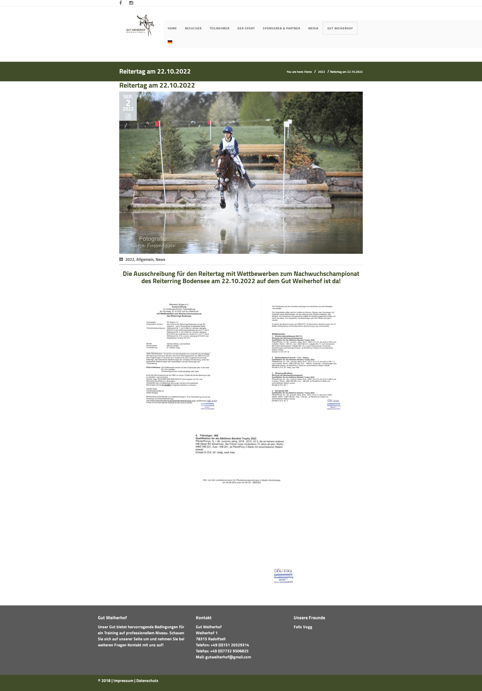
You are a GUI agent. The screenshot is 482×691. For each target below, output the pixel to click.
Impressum (123, 680)
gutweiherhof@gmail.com (228, 657)
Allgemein (145, 259)
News (160, 259)
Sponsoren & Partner (281, 28)
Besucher (193, 28)
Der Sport (246, 28)
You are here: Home (299, 71)
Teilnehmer (219, 28)
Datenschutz (147, 680)
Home (172, 28)
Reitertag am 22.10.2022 (157, 85)
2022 (321, 71)
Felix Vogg (303, 627)
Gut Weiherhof (340, 28)
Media (313, 28)
